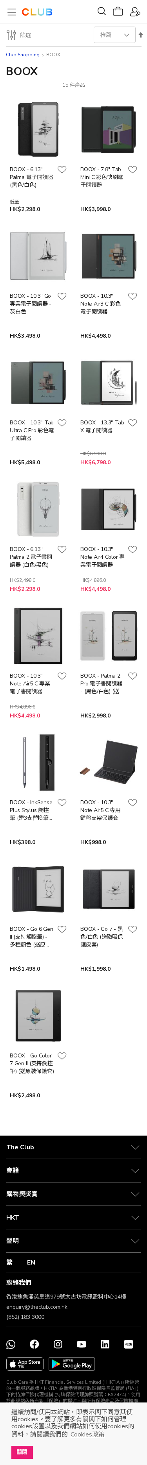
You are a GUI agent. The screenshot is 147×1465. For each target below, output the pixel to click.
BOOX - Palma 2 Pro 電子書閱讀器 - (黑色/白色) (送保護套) (102, 684)
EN (31, 1262)
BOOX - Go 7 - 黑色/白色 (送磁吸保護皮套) (101, 936)
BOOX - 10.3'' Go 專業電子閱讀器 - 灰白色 (30, 303)
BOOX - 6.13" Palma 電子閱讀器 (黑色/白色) (31, 177)
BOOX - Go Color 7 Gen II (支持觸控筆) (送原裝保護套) (32, 1063)
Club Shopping (23, 55)
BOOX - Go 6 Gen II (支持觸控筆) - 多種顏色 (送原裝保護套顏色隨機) (31, 937)
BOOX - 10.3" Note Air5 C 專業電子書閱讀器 (30, 683)
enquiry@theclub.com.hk (36, 1307)
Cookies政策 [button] (88, 1434)
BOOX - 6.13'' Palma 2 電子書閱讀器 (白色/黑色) (31, 557)
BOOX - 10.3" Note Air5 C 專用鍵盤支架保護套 (100, 810)
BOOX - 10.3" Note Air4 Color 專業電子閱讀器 (102, 557)
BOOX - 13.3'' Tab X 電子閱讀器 (102, 426)
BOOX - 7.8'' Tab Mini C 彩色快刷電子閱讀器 (101, 177)
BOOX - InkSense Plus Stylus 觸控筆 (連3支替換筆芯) (31, 810)
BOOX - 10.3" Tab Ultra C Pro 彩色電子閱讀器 (32, 430)
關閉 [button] (21, 1452)
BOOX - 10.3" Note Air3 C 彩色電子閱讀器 (100, 303)
